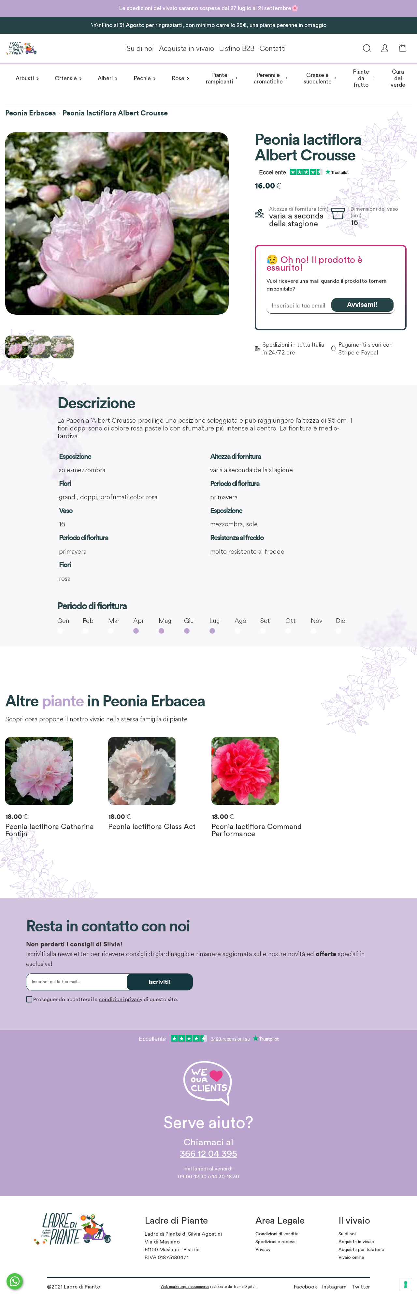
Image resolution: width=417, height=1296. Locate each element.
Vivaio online (351, 1257)
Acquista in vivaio (186, 48)
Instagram (334, 1286)
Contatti (273, 48)
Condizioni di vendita (276, 1234)
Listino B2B (236, 48)
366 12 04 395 (208, 1154)
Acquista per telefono (361, 1249)
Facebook (305, 1286)
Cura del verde (398, 78)
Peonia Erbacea (30, 113)
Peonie (142, 78)
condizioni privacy (120, 999)
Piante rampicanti (219, 78)
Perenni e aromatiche (268, 78)
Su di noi (140, 48)
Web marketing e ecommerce (185, 1286)
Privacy (262, 1249)
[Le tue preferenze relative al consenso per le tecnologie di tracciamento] (405, 1284)
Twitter (361, 1286)
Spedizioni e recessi (275, 1242)
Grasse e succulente (318, 78)
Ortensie (66, 78)
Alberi (105, 78)
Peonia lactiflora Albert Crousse (115, 113)
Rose (178, 78)
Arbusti (25, 78)
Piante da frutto (361, 78)
